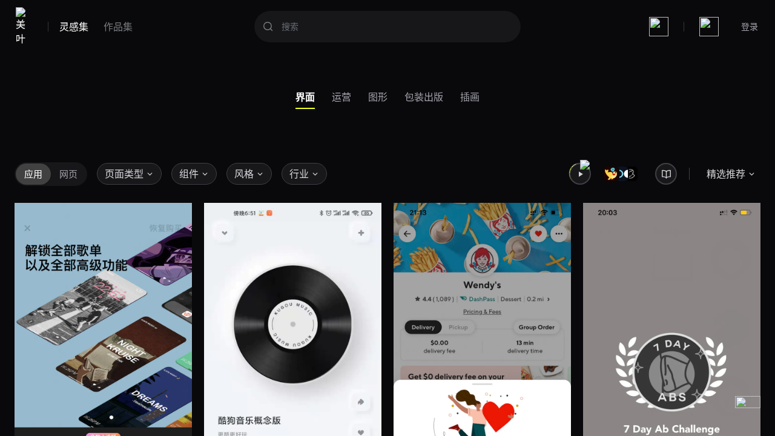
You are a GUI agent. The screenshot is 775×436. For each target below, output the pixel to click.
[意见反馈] (747, 408)
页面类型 (124, 173)
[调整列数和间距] (658, 26)
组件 (189, 173)
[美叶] (23, 26)
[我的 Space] (709, 26)
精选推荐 (726, 173)
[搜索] (268, 26)
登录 (749, 26)
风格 (244, 173)
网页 (68, 174)
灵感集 (73, 26)
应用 (33, 174)
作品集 (118, 26)
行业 (299, 173)
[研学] (666, 174)
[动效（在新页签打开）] (580, 174)
